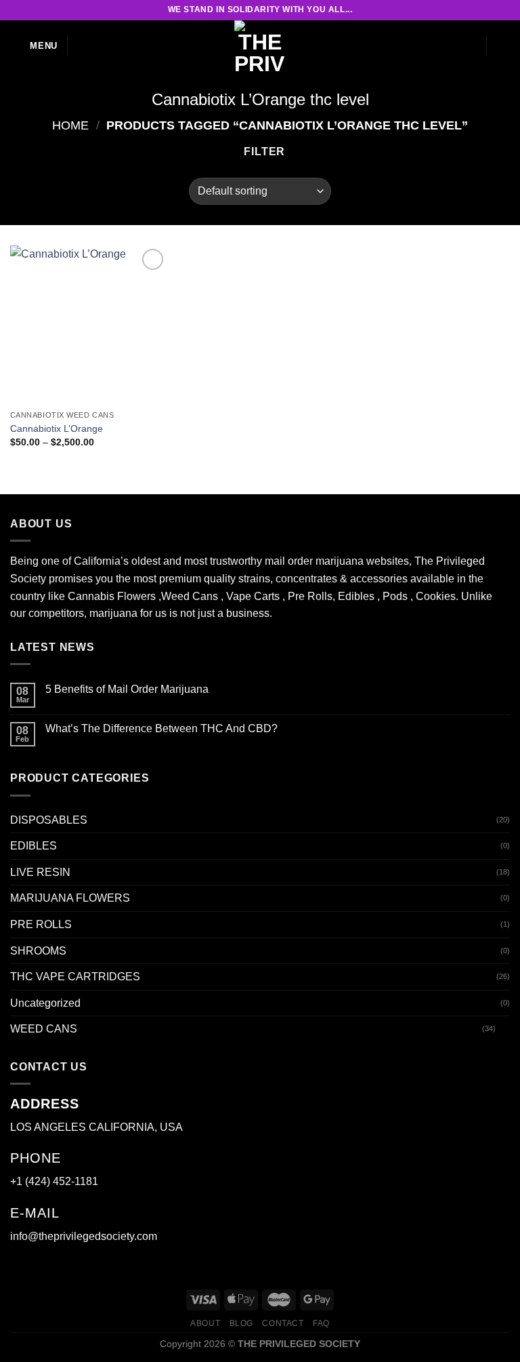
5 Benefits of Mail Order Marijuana (127, 689)
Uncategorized (45, 1003)
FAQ (321, 1323)
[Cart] (503, 46)
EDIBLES (33, 846)
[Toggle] (504, 1029)
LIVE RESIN (40, 872)
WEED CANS (43, 1029)
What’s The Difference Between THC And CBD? (161, 728)
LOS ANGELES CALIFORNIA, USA (96, 1127)
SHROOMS (38, 951)
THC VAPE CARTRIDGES (75, 976)
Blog (241, 1323)
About (205, 1323)
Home (70, 125)
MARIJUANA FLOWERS (70, 898)
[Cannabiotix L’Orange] (89, 324)
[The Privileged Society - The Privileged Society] (260, 46)
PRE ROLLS (41, 924)
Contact (282, 1323)
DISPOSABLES (48, 820)
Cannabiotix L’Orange (56, 428)
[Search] (83, 46)
